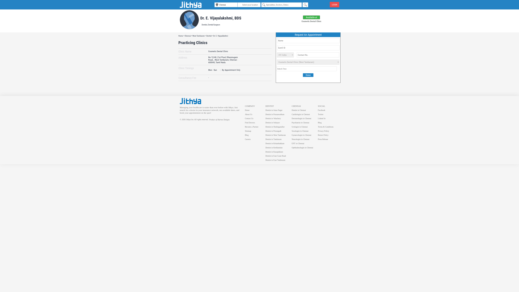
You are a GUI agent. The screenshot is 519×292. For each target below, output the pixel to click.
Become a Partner (251, 127)
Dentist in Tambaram (273, 139)
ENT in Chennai (298, 143)
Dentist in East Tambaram (275, 160)
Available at (311, 17)
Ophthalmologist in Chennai (302, 148)
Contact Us (249, 118)
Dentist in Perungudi (273, 131)
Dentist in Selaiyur (272, 123)
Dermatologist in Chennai (301, 118)
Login (334, 4)
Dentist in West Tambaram (275, 135)
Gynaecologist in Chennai (301, 135)
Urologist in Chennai (300, 127)
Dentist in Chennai (299, 110)
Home (247, 110)
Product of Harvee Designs (219, 120)
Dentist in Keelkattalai (273, 148)
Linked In (321, 118)
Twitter (320, 114)
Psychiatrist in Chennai (300, 123)
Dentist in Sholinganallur (275, 127)
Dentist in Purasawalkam (274, 114)
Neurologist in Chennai (300, 139)
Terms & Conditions (325, 127)
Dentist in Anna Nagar (273, 110)
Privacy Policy (323, 131)
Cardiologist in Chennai (301, 114)
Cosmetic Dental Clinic (218, 51)
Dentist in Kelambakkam (274, 143)
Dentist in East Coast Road (275, 156)
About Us (248, 114)
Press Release (323, 139)
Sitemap (248, 131)
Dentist (204, 25)
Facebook (321, 110)
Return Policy (323, 135)
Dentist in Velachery (273, 118)
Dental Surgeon (214, 25)
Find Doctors (250, 123)
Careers (248, 139)
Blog (247, 135)
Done (308, 75)
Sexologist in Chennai (300, 131)
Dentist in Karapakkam (274, 152)
